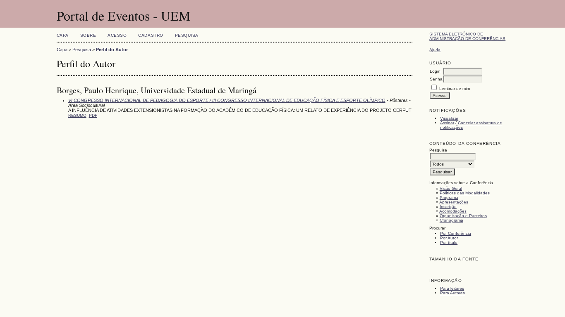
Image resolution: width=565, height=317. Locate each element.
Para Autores (452, 293)
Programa (449, 197)
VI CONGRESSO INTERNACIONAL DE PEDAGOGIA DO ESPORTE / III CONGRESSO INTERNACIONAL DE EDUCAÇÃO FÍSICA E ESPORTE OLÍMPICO (226, 100)
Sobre (88, 35)
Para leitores (452, 288)
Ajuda (435, 49)
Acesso (117, 35)
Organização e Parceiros (463, 215)
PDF (93, 115)
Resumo (77, 115)
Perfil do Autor (112, 49)
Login (435, 71)
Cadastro (150, 35)
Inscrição (448, 206)
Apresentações (453, 202)
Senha (436, 79)
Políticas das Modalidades (465, 193)
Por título (448, 242)
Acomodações (453, 211)
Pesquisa (187, 35)
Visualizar (449, 118)
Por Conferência (455, 233)
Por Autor (449, 238)
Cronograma (451, 220)
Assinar (447, 123)
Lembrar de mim (454, 88)
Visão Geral (451, 188)
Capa (63, 35)
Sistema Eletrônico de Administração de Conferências (467, 36)
